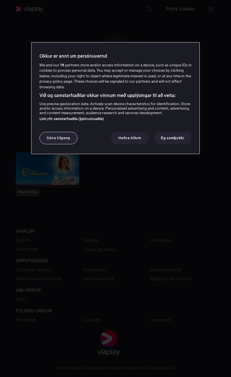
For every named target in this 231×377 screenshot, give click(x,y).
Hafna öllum (129, 138)
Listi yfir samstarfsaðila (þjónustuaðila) (71, 119)
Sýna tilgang (58, 138)
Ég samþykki (172, 138)
